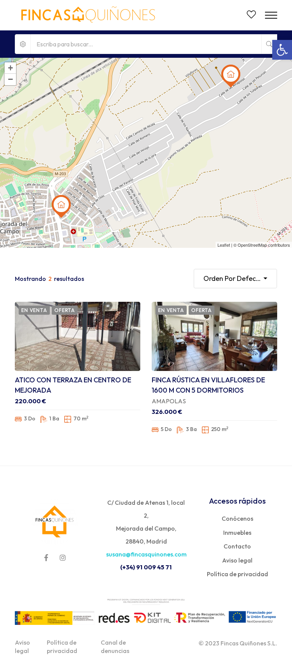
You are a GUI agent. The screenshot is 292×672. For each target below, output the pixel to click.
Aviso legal (237, 560)
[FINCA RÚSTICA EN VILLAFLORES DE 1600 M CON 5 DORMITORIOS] (214, 336)
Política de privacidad (237, 574)
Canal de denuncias (115, 647)
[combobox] (235, 278)
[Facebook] (46, 557)
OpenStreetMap (252, 245)
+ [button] (10, 68)
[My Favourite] (251, 15)
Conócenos (237, 518)
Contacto (237, 546)
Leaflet (223, 245)
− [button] (10, 79)
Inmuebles (237, 532)
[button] (282, 50)
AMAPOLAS (169, 401)
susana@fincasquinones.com (146, 554)
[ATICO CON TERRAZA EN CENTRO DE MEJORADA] (77, 336)
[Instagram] (63, 557)
